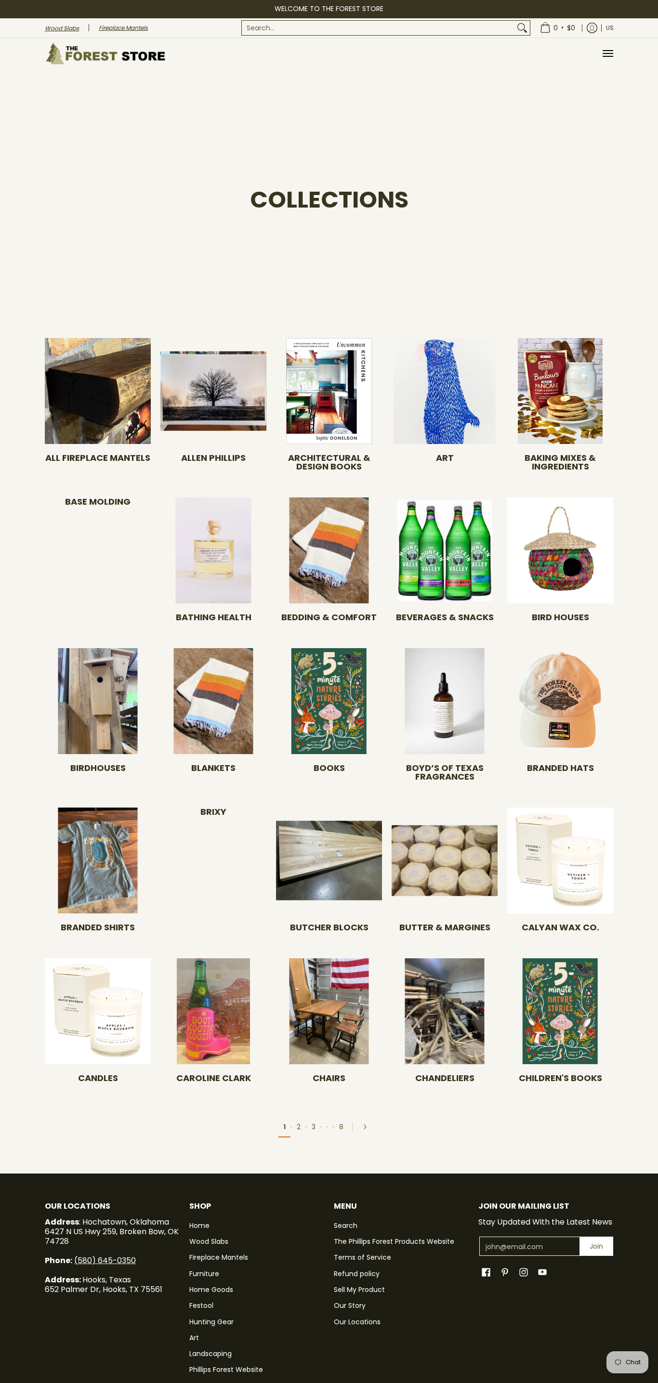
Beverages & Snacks (445, 617)
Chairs (329, 1078)
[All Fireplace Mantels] (98, 391)
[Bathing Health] (213, 550)
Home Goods (211, 1289)
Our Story (350, 1305)
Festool (201, 1305)
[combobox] (378, 28)
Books (329, 768)
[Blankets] (213, 701)
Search (345, 1225)
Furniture (204, 1274)
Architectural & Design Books (329, 462)
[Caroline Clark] (213, 1011)
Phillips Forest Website (226, 1369)
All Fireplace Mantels (97, 458)
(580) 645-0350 (105, 1260)
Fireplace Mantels (218, 1257)
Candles (98, 1078)
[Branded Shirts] (98, 860)
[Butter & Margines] (445, 860)
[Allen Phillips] (213, 391)
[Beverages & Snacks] (445, 550)
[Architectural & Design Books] (329, 391)
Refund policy (357, 1274)
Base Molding (98, 502)
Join (596, 1246)
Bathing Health (213, 617)
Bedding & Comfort (329, 617)
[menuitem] (385, 28)
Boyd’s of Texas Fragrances (445, 772)
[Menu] (607, 53)
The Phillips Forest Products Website (394, 1241)
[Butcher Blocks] (329, 860)
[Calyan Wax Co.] (560, 860)
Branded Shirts (98, 927)
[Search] (522, 28)
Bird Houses (560, 617)
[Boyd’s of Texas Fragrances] (445, 701)
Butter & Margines (444, 927)
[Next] (368, 1127)
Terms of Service (362, 1257)
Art (445, 458)
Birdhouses (98, 768)
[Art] (445, 391)
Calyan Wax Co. (560, 927)
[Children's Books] (560, 1011)
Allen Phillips (213, 458)
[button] (486, 1272)
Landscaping (210, 1353)
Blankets (213, 768)
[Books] (329, 701)
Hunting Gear (211, 1322)
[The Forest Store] (105, 53)
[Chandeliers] (445, 1011)
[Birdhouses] (98, 701)
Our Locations (357, 1322)
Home (199, 1225)
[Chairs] (329, 1011)
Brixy (213, 812)
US (610, 28)
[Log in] (592, 28)
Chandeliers (444, 1078)
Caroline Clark (213, 1078)
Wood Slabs (208, 1241)
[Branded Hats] (560, 701)
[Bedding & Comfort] (329, 550)
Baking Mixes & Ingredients (560, 462)
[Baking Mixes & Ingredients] (560, 391)
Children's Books (560, 1078)
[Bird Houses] (560, 550)
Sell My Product (359, 1289)
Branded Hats (560, 768)
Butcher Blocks (329, 927)
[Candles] (98, 1011)
